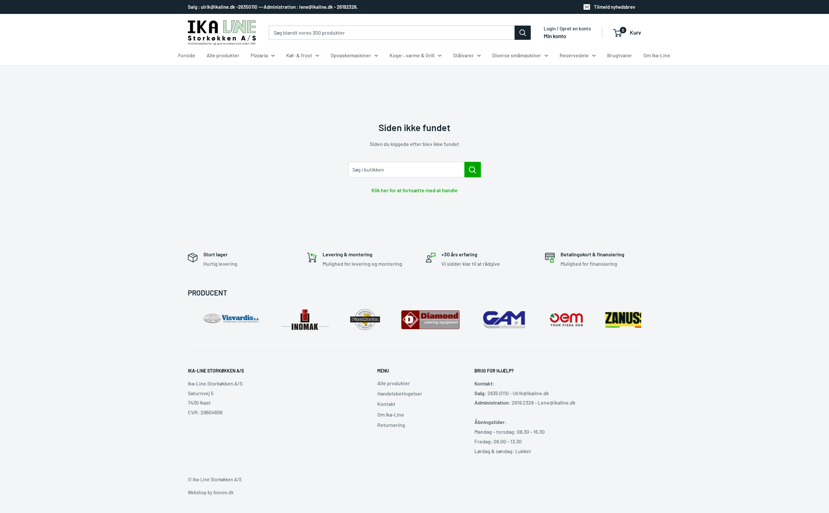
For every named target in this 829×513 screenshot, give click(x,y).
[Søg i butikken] (472, 169)
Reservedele (574, 55)
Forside (186, 55)
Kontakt (386, 404)
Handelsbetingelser (399, 393)
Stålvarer (463, 55)
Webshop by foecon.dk (210, 492)
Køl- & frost (299, 55)
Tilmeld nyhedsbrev (614, 7)
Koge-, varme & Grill (412, 55)
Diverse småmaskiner (516, 55)
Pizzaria (259, 55)
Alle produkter (223, 55)
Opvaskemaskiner (351, 55)
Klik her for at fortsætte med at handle (414, 190)
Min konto (555, 36)
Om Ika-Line (656, 55)
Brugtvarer (619, 55)
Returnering (391, 425)
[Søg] (523, 33)
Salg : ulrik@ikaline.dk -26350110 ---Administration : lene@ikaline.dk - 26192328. (273, 7)
